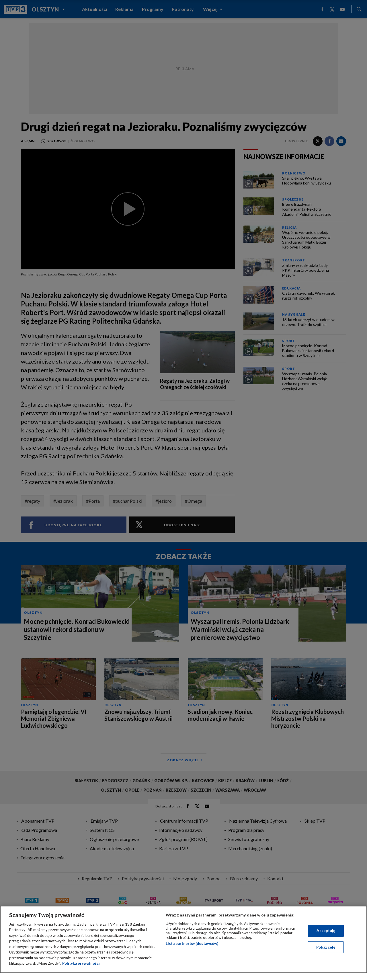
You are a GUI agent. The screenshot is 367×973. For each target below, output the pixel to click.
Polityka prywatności (81, 963)
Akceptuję (326, 930)
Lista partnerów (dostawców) (192, 943)
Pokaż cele (325, 947)
